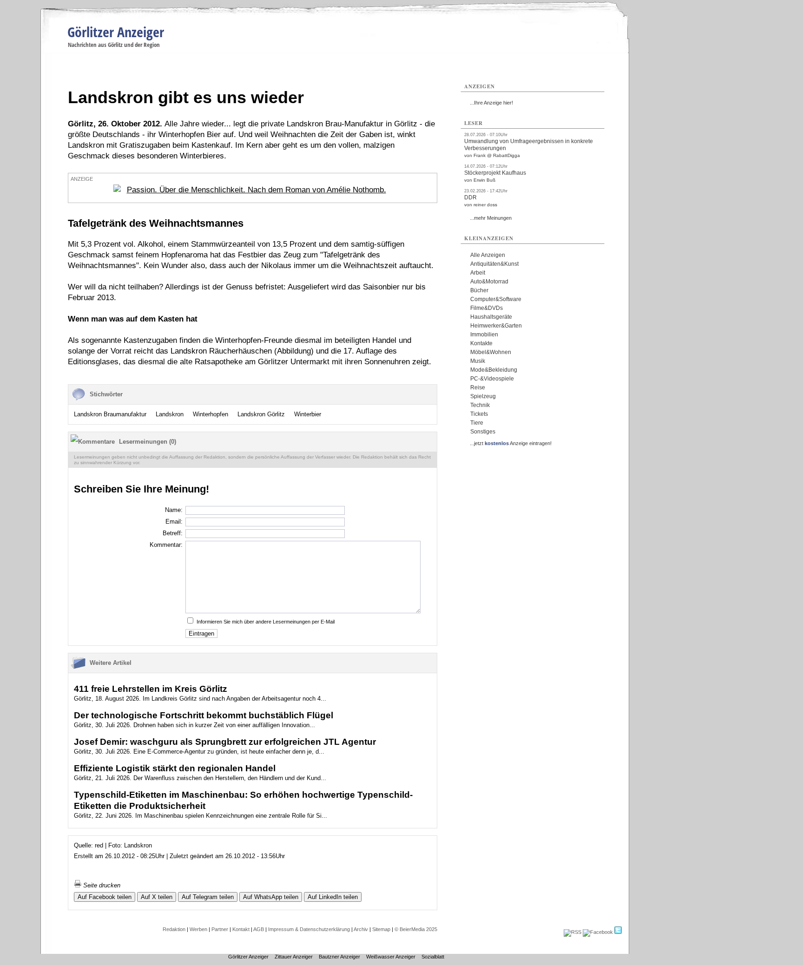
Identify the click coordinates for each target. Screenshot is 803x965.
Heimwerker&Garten (496, 325)
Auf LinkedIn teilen (333, 896)
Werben (198, 929)
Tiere (476, 422)
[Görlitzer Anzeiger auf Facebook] (598, 932)
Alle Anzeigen (487, 255)
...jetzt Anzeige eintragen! (511, 443)
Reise (477, 387)
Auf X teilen (156, 896)
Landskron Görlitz (261, 414)
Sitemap (381, 929)
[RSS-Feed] (572, 932)
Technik (480, 405)
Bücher (479, 290)
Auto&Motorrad (489, 281)
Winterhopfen (210, 414)
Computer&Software (495, 299)
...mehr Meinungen (491, 218)
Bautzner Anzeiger (339, 956)
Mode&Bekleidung (493, 370)
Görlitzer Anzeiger (115, 32)
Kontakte (481, 343)
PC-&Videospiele (492, 378)
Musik (477, 361)
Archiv (361, 929)
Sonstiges (482, 431)
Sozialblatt (432, 956)
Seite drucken (100, 885)
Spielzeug (483, 396)
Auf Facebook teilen (105, 896)
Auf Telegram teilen (208, 896)
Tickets (479, 414)
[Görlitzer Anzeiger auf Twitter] (618, 932)
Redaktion (174, 929)
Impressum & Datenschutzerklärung (309, 929)
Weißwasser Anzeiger (390, 956)
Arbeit (477, 272)
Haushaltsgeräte (491, 317)
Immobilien (484, 334)
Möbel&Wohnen (490, 352)
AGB (258, 929)
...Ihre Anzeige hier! (491, 102)
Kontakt (241, 929)
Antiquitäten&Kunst (494, 264)
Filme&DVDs (486, 308)
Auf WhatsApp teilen (270, 896)
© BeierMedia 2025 (416, 929)
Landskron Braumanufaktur (110, 414)
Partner (219, 929)
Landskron (170, 414)
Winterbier (307, 414)
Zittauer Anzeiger (294, 956)
